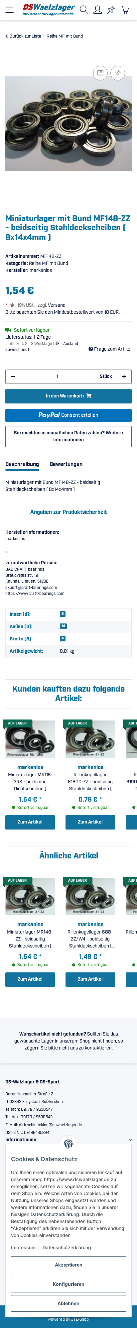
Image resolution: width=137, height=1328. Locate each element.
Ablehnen (68, 1303)
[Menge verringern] (13, 377)
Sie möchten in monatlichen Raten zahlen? (68, 436)
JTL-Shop (80, 1319)
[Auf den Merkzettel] (117, 73)
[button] (85, 10)
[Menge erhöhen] (124, 377)
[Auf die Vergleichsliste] (100, 73)
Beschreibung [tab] (22, 464)
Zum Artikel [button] (30, 822)
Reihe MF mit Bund (48, 264)
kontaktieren (98, 1048)
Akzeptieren (68, 1265)
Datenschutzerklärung (55, 1214)
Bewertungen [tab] (66, 464)
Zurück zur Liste (25, 36)
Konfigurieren (68, 1284)
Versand (57, 305)
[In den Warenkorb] (10, 56)
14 (63, 626)
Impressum (23, 1247)
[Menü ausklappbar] (9, 7)
